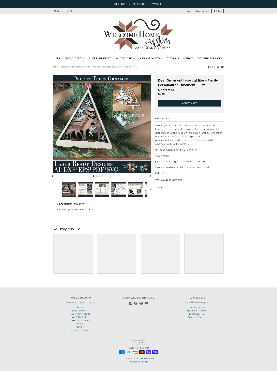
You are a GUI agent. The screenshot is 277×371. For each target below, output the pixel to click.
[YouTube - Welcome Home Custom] (222, 66)
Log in (189, 11)
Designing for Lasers (80, 330)
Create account (202, 11)
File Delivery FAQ (196, 314)
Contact (80, 327)
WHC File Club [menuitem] (124, 58)
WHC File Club (79, 317)
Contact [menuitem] (188, 58)
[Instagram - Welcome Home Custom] (213, 66)
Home (55, 67)
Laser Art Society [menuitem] (149, 58)
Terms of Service (196, 317)
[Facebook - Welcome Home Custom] (209, 66)
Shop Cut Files (79, 310)
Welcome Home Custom (143, 358)
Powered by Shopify (138, 362)
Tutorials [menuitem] (172, 58)
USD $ (69, 11)
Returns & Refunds (196, 310)
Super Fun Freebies (80, 314)
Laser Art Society (79, 320)
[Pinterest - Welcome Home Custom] (218, 66)
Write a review (85, 209)
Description (162, 118)
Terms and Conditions (168, 180)
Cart (219, 11)
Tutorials (80, 323)
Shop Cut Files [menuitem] (73, 58)
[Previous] (53, 176)
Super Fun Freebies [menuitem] (100, 58)
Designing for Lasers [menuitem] (210, 58)
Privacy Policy (197, 307)
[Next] (150, 176)
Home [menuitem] (57, 58)
